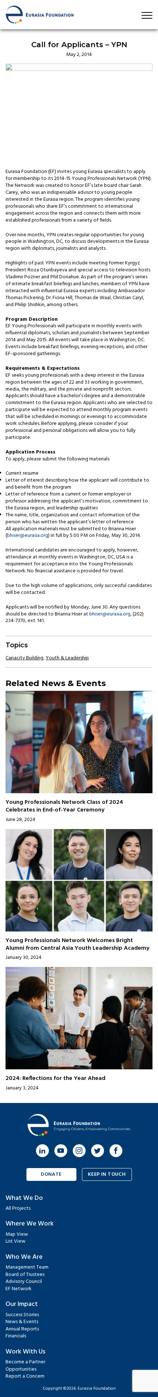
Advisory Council (24, 1281)
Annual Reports (22, 1329)
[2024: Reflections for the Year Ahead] (79, 1018)
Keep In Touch (107, 1174)
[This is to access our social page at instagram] (79, 1150)
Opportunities (21, 1369)
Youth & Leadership (67, 658)
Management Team (27, 1267)
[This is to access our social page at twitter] (97, 1150)
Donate (51, 1174)
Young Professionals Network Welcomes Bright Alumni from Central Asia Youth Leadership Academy (77, 944)
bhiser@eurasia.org (27, 535)
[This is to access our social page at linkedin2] (42, 1150)
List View (15, 1241)
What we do (24, 1198)
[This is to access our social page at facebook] (115, 1150)
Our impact (22, 1304)
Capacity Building (24, 658)
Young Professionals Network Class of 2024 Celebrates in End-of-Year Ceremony (64, 806)
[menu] (146, 15)
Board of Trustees (25, 1274)
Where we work (30, 1224)
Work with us (25, 1352)
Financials (16, 1336)
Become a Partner (25, 1362)
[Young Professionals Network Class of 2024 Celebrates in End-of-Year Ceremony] (79, 742)
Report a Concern (25, 1376)
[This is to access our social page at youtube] (60, 1150)
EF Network (19, 1289)
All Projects (18, 1208)
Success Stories (22, 1315)
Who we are (24, 1257)
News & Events (22, 1322)
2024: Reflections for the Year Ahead (55, 1078)
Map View (17, 1234)
